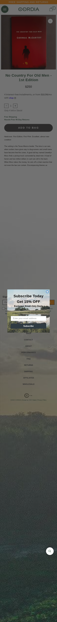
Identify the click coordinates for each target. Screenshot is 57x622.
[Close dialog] (47, 291)
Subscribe (28, 326)
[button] (50, 551)
